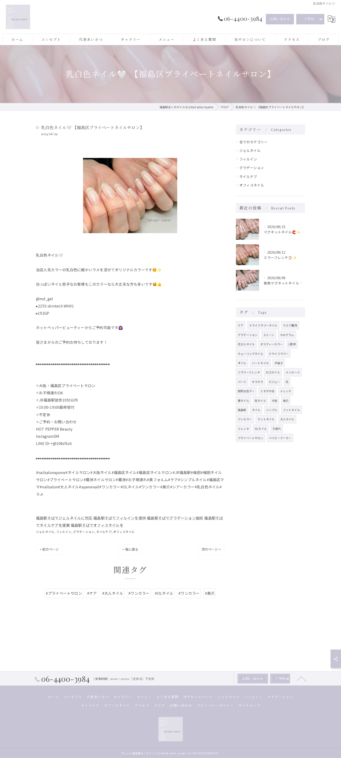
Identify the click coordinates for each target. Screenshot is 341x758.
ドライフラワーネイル (263, 325)
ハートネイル (260, 363)
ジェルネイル (45, 531)
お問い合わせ (280, 19)
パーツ (242, 382)
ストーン (268, 335)
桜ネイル (260, 400)
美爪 (286, 400)
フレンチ (243, 429)
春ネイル (243, 400)
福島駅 (242, 410)
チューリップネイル (250, 354)
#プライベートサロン (64, 593)
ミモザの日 (267, 391)
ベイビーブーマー (280, 438)
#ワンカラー (138, 593)
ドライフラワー (279, 354)
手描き (278, 363)
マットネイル (265, 419)
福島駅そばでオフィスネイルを (97, 525)
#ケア (92, 593)
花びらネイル (246, 344)
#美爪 (210, 593)
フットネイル (291, 410)
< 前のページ (49, 549)
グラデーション (83, 531)
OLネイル (261, 429)
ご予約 (309, 19)
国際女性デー (246, 391)
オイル (242, 363)
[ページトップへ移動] (301, 678)
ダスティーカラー (271, 344)
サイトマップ (249, 705)
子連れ (276, 429)
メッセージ (293, 372)
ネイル (256, 410)
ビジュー (274, 382)
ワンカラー (245, 419)
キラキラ (257, 382)
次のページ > (211, 549)
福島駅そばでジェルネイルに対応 (64, 518)
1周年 (292, 344)
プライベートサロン (250, 438)
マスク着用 (290, 325)
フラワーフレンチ (249, 372)
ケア (240, 325)
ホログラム (287, 335)
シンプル (271, 410)
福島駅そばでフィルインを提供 (119, 518)
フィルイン (63, 531)
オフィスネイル (124, 531)
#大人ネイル (112, 593)
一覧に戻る (130, 549)
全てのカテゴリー (253, 141)
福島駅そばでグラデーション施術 (175, 518)
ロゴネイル (273, 372)
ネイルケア (104, 531)
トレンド (286, 391)
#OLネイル (164, 593)
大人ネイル (287, 419)
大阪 (274, 400)
